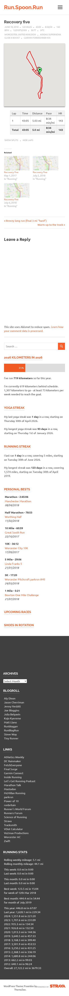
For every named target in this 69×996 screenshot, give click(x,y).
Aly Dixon (9, 698)
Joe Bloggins (11, 710)
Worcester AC (12, 837)
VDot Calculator (13, 829)
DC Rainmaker (12, 761)
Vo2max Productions (16, 833)
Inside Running (13, 777)
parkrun (8, 797)
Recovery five (17, 21)
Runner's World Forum (17, 809)
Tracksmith (10, 825)
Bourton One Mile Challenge (22, 595)
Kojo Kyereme (12, 718)
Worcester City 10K (16, 548)
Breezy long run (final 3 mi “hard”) (26, 220)
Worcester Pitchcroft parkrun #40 (25, 579)
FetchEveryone (13, 765)
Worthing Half (13, 516)
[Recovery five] (16, 163)
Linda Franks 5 (13, 563)
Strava (8, 821)
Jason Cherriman (14, 702)
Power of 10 (11, 801)
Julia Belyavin (12, 714)
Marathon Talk (12, 785)
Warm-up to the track (50, 224)
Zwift (7, 841)
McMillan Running (14, 793)
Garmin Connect (13, 773)
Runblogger (11, 726)
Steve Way (10, 734)
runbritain (10, 805)
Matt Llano (10, 722)
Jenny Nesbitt (12, 706)
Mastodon (10, 789)
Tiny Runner (11, 738)
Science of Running (15, 817)
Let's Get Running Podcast (19, 781)
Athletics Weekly (14, 757)
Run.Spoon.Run (23, 7)
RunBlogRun (11, 730)
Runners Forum (13, 813)
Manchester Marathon (18, 501)
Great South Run (15, 532)
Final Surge (10, 769)
